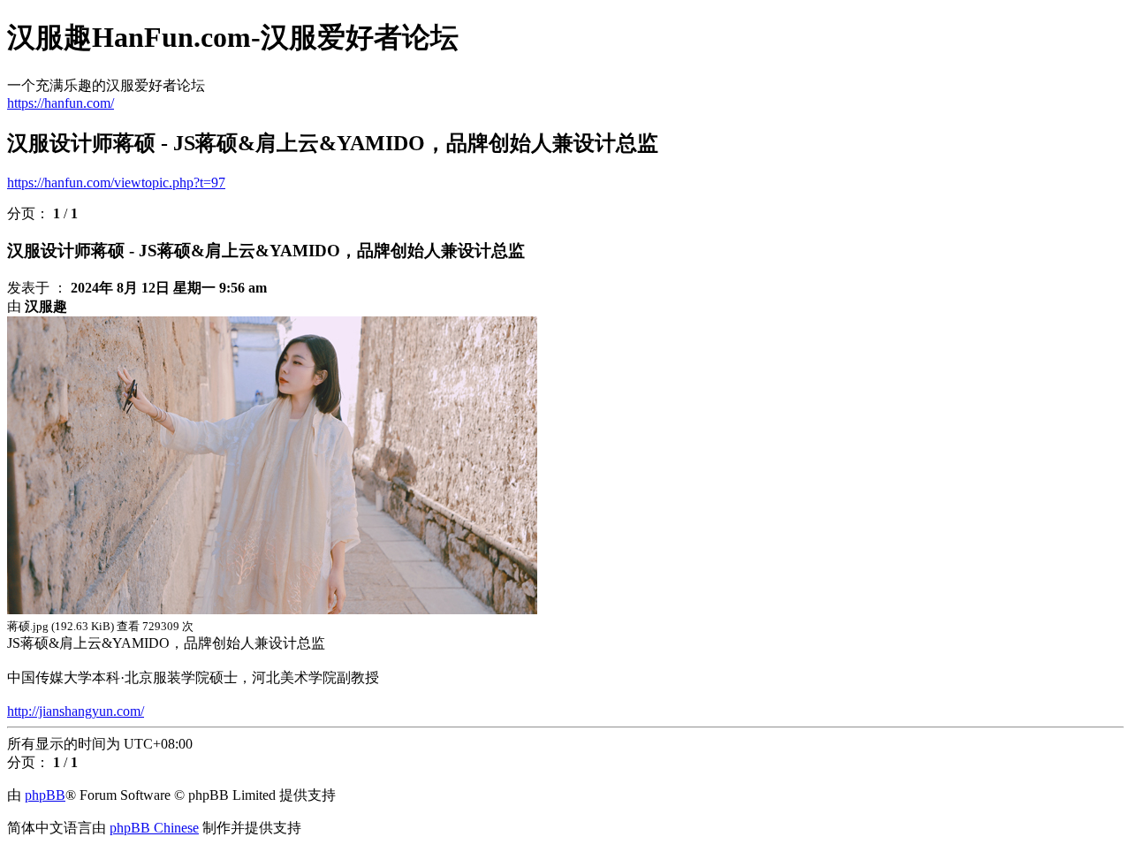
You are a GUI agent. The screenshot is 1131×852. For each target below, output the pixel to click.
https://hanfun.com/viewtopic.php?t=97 (116, 182)
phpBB (45, 795)
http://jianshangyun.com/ (75, 711)
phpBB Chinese (154, 827)
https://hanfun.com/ (60, 102)
